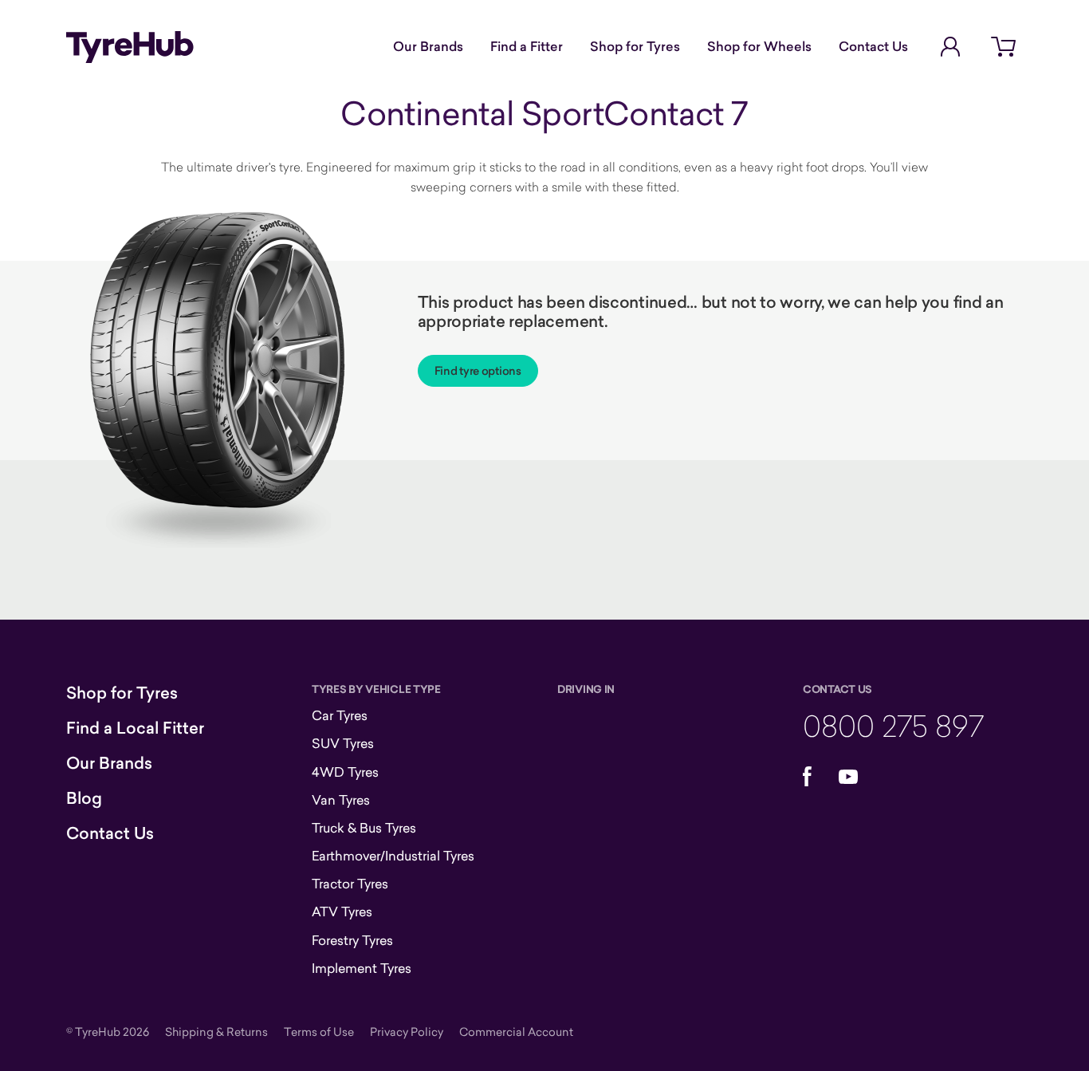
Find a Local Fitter (135, 728)
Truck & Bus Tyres (364, 828)
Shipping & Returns (216, 1031)
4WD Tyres (345, 772)
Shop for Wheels (759, 46)
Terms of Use (319, 1031)
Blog (84, 798)
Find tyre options (477, 371)
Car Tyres (340, 715)
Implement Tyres (361, 968)
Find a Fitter (526, 46)
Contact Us (873, 46)
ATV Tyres (342, 911)
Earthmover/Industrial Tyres (393, 855)
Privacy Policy (406, 1031)
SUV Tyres (343, 743)
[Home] (130, 47)
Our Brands (428, 46)
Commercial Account (516, 1031)
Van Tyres (341, 800)
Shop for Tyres (635, 46)
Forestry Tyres (352, 940)
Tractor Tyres (350, 883)
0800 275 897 (893, 725)
